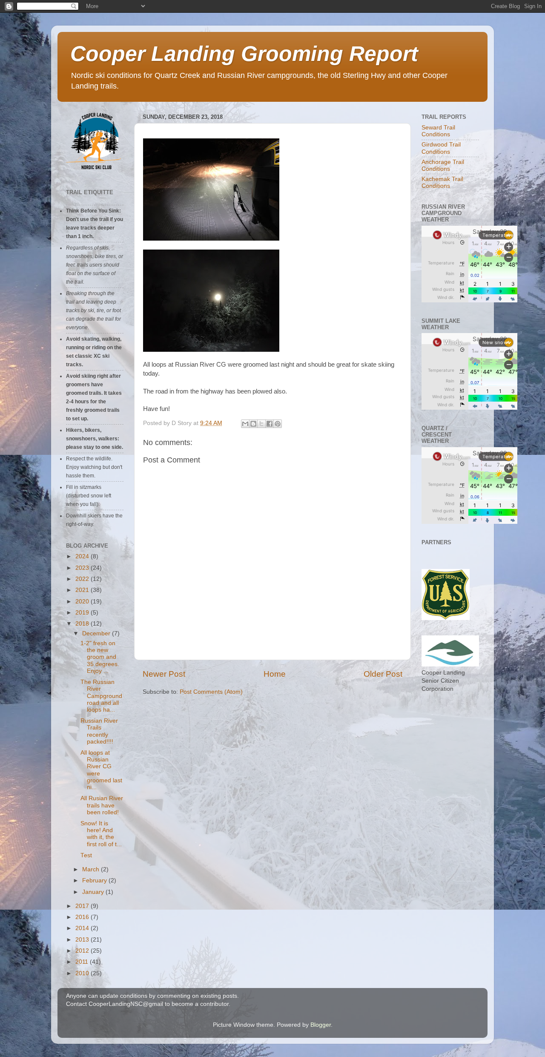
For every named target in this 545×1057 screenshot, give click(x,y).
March (91, 869)
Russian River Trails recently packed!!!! (99, 731)
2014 (83, 928)
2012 (83, 951)
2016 (83, 917)
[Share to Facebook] (269, 423)
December (97, 633)
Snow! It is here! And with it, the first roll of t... (101, 833)
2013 (83, 939)
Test (86, 855)
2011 (82, 962)
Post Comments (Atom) (211, 692)
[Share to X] (261, 423)
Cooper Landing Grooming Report (244, 54)
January (94, 892)
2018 (83, 623)
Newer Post (164, 673)
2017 (83, 906)
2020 (83, 601)
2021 (83, 590)
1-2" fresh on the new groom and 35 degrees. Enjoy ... (99, 657)
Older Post (383, 673)
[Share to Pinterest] (277, 423)
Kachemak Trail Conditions (442, 182)
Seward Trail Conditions (438, 131)
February (95, 880)
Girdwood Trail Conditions (441, 148)
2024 (83, 556)
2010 (83, 973)
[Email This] (245, 423)
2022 (83, 579)
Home (275, 673)
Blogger (320, 1025)
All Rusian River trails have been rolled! (101, 805)
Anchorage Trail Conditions (443, 165)
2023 (83, 568)
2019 (83, 612)
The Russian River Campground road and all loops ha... (101, 696)
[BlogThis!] (253, 423)
